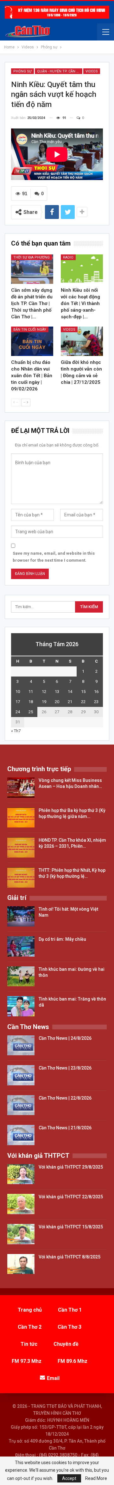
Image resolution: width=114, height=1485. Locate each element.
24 (18, 711)
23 (96, 701)
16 (96, 691)
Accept (69, 1478)
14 (70, 691)
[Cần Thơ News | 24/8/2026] (21, 1045)
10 (18, 691)
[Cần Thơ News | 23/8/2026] (21, 1075)
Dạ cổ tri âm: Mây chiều (62, 939)
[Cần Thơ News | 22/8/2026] (21, 1105)
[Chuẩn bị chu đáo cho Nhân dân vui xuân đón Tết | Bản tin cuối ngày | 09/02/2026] (32, 341)
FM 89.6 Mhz (72, 1361)
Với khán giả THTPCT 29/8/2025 (71, 1167)
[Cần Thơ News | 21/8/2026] (21, 1135)
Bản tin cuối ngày (29, 330)
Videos (92, 71)
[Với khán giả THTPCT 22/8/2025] (21, 1204)
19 (44, 701)
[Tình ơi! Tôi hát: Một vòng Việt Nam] (21, 916)
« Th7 (16, 730)
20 (57, 701)
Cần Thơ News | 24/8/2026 (65, 1038)
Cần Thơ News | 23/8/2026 (65, 1067)
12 (44, 691)
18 (30, 701)
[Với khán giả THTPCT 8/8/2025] (21, 1264)
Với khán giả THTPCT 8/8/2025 (69, 1256)
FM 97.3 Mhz (26, 1361)
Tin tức (29, 1344)
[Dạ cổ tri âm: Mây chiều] (21, 946)
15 (83, 691)
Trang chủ (30, 1310)
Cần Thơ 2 (29, 1327)
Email (53, 1378)
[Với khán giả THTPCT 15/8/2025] (21, 1234)
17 (18, 701)
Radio (68, 257)
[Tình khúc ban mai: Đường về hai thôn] (21, 976)
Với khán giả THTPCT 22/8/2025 (71, 1196)
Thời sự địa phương (31, 257)
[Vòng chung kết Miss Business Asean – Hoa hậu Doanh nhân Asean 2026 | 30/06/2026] (21, 787)
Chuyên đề (66, 1344)
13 (57, 691)
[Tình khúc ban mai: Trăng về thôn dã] (21, 1006)
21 (70, 701)
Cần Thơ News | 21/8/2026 (65, 1127)
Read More (96, 1478)
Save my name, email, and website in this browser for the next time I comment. (54, 557)
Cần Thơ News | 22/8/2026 (65, 1098)
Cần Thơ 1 (70, 1310)
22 (83, 701)
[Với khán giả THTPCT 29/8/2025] (21, 1174)
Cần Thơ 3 (69, 1327)
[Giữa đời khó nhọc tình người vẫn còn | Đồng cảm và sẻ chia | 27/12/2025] (82, 341)
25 (30, 711)
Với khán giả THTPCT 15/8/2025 (71, 1226)
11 (30, 691)
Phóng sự (22, 71)
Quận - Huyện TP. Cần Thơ (59, 71)
